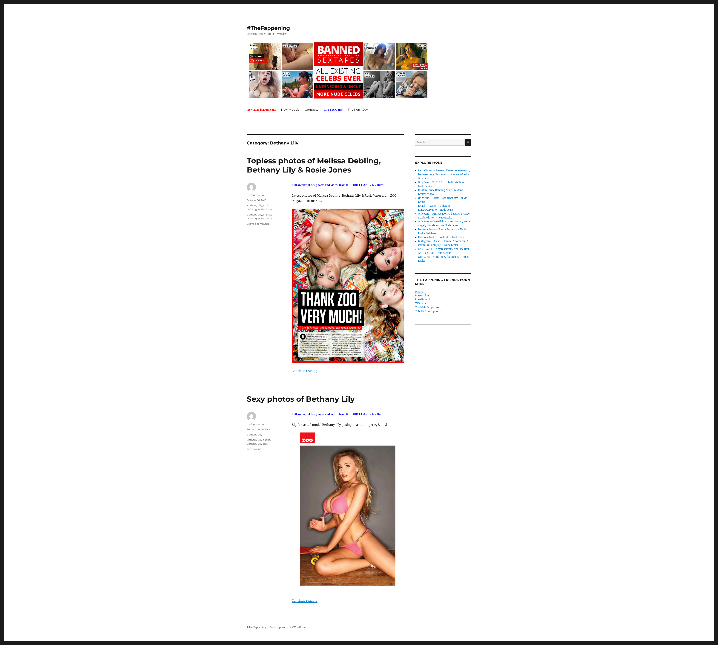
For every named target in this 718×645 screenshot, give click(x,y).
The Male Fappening (427, 307)
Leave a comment (258, 223)
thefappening (255, 194)
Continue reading (304, 371)
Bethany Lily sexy (257, 443)
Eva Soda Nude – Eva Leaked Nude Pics (441, 237)
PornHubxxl (422, 299)
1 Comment (254, 448)
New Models (290, 109)
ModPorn (420, 291)
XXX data (420, 303)
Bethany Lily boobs (258, 439)
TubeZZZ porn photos (428, 311)
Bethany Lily (254, 205)
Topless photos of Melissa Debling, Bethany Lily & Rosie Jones (314, 165)
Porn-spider (422, 295)
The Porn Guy (358, 109)
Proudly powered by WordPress (287, 627)
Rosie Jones (265, 209)
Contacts (311, 109)
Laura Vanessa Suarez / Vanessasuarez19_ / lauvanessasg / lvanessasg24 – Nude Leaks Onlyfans (444, 174)
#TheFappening (268, 28)
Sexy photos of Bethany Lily (301, 399)
